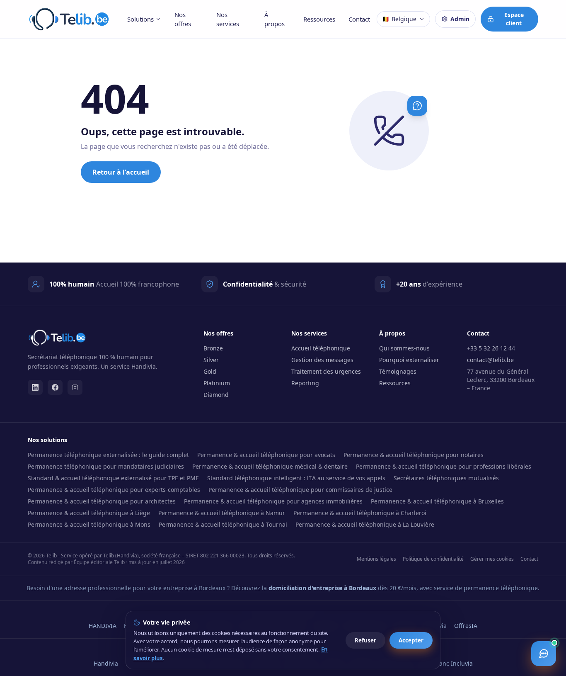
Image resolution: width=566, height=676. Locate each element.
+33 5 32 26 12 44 (491, 348)
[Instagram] (75, 387)
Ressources (319, 19)
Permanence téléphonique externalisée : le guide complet (108, 455)
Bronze (213, 348)
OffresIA (465, 626)
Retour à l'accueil (120, 172)
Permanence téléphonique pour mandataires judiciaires (106, 466)
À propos (274, 19)
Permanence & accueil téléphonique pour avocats (266, 455)
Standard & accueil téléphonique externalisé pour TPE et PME (113, 478)
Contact (359, 19)
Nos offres (182, 19)
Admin (459, 19)
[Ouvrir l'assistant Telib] (543, 653)
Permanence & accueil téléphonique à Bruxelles (437, 501)
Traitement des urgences (326, 371)
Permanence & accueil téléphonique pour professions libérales (443, 466)
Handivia (106, 663)
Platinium (216, 383)
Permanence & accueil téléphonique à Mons (89, 524)
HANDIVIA (102, 626)
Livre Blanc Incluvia (446, 663)
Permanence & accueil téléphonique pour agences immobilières (273, 501)
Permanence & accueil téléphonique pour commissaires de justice (300, 490)
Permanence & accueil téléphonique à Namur (221, 513)
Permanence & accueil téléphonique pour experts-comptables (114, 490)
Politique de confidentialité (433, 559)
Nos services (227, 19)
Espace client (514, 19)
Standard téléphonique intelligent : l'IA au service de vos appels (296, 478)
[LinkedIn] (35, 387)
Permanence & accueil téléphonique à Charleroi (359, 513)
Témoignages (397, 371)
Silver (211, 360)
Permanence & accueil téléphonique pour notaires (413, 455)
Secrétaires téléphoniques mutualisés (446, 478)
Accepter (411, 640)
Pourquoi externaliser (409, 360)
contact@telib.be (490, 360)
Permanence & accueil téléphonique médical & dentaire (270, 466)
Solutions (140, 19)
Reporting (305, 383)
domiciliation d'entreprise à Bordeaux (322, 588)
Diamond (216, 395)
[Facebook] (55, 387)
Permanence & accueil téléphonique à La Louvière (364, 524)
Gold (209, 371)
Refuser (365, 640)
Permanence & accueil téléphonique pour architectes (102, 501)
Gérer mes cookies (492, 559)
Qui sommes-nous (404, 348)
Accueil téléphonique (320, 348)
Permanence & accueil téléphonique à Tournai (223, 524)
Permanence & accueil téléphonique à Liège (89, 513)
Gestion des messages (322, 360)
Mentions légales (376, 559)
